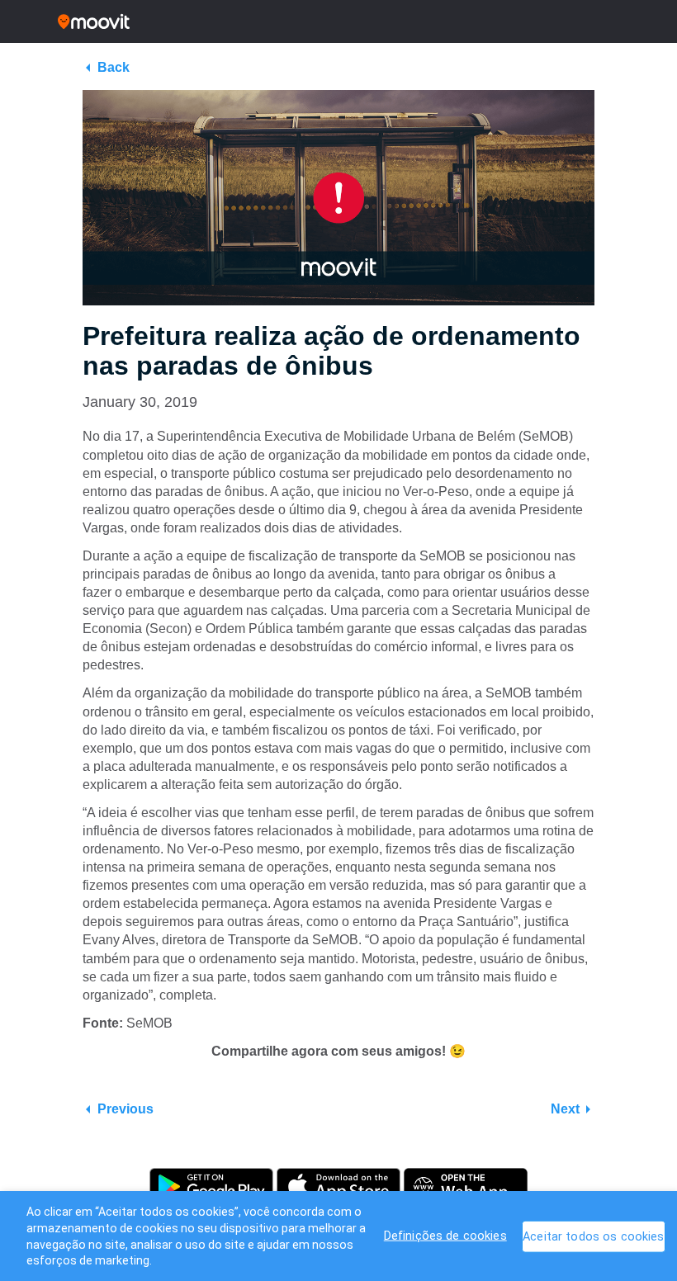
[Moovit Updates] (338, 21)
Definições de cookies (445, 1236)
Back (113, 67)
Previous (125, 1109)
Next (565, 1109)
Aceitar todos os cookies (593, 1237)
